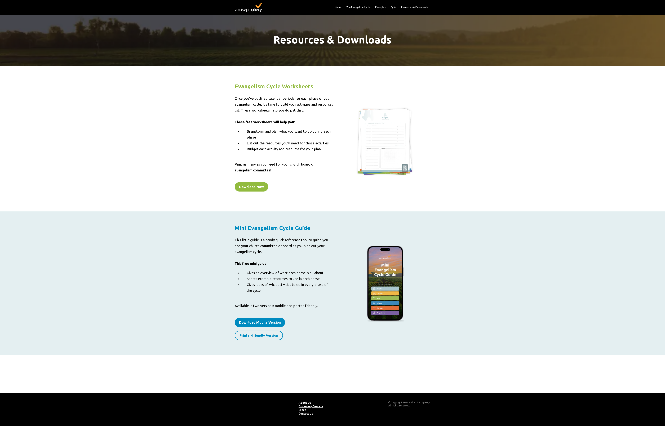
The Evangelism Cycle (358, 7)
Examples (380, 7)
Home (338, 7)
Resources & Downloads (414, 7)
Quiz (393, 7)
